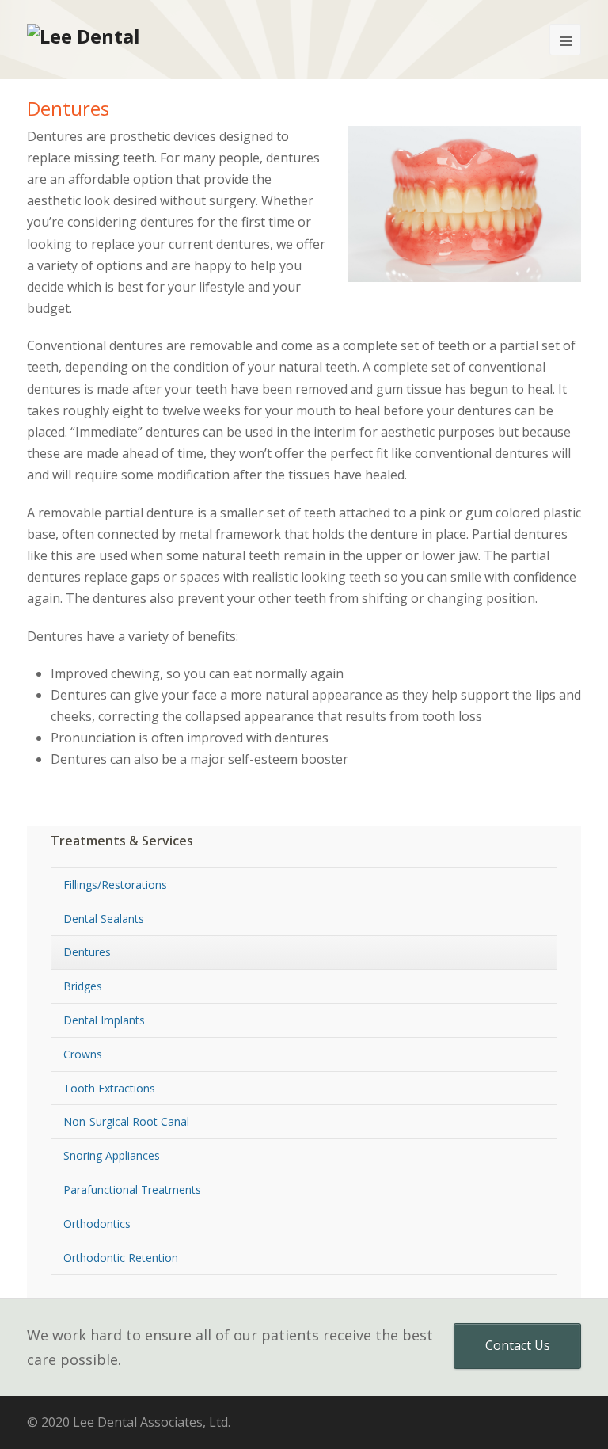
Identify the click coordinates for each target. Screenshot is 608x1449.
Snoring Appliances (111, 1155)
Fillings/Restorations (115, 884)
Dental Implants (104, 1020)
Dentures (87, 951)
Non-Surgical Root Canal (126, 1121)
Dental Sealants (103, 918)
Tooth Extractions (109, 1088)
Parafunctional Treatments (132, 1189)
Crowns (82, 1054)
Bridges (82, 985)
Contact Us (517, 1345)
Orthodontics (97, 1223)
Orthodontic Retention (120, 1257)
